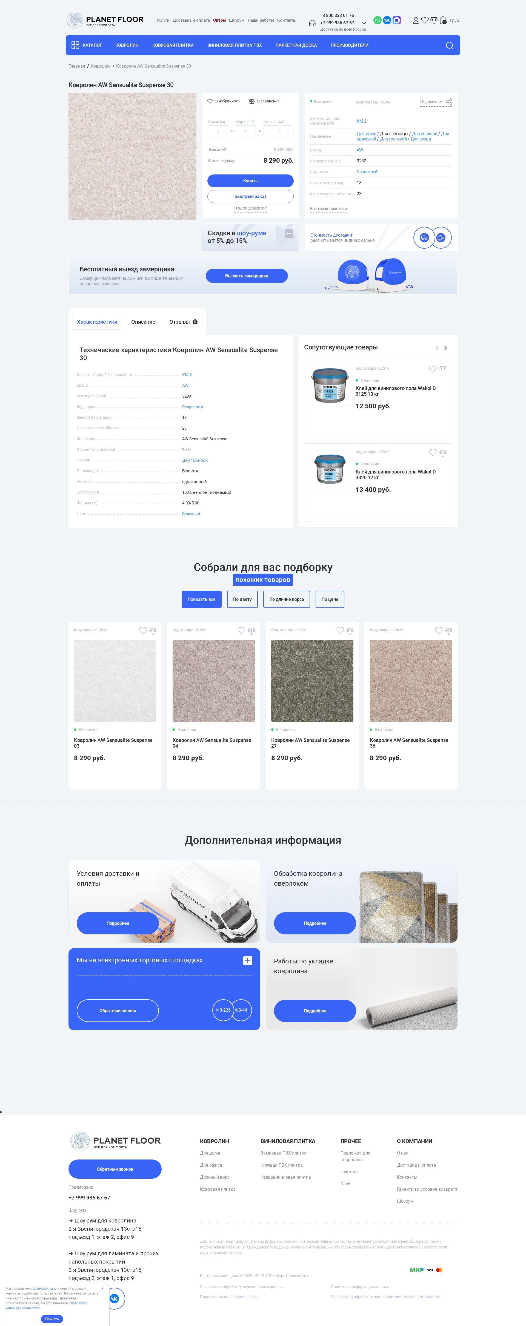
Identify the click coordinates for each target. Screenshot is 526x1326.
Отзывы (182, 321)
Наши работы (261, 20)
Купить (250, 180)
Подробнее (118, 923)
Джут (187, 460)
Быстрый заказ (251, 196)
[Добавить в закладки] (432, 369)
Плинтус (349, 1171)
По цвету (242, 599)
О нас (402, 1153)
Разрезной (367, 171)
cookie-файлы (42, 1288)
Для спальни (424, 133)
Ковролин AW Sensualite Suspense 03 (113, 743)
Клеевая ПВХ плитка (282, 1165)
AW (360, 150)
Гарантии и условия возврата (427, 1189)
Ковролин (127, 45)
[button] (445, 348)
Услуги (163, 20)
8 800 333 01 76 (338, 15)
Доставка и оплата (191, 20)
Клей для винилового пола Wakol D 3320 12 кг (396, 474)
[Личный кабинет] (416, 20)
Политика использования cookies (230, 1297)
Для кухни (421, 139)
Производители (349, 45)
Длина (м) (216, 122)
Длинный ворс (215, 1177)
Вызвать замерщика (246, 276)
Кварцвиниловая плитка (286, 1177)
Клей (345, 1183)
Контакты (286, 20)
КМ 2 (362, 121)
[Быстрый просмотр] (439, 424)
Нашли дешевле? (250, 208)
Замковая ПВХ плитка (284, 1153)
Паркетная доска (296, 45)
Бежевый (191, 513)
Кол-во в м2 (274, 122)
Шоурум (236, 20)
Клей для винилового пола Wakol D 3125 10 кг (396, 391)
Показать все (202, 599)
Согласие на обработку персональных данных (242, 1287)
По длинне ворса (286, 599)
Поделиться (431, 101)
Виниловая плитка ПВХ (234, 45)
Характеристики (97, 321)
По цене (330, 599)
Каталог (92, 45)
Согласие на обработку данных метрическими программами (386, 1297)
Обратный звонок (117, 1010)
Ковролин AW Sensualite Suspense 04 (212, 743)
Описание (143, 321)
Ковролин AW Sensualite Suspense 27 (310, 743)
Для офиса (211, 1165)
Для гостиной (393, 139)
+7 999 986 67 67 (89, 1197)
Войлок (200, 460)
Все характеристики (328, 208)
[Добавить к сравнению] (442, 369)
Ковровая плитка (173, 45)
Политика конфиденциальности (360, 1287)
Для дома (366, 133)
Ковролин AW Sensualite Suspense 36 (409, 743)
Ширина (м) (246, 122)
